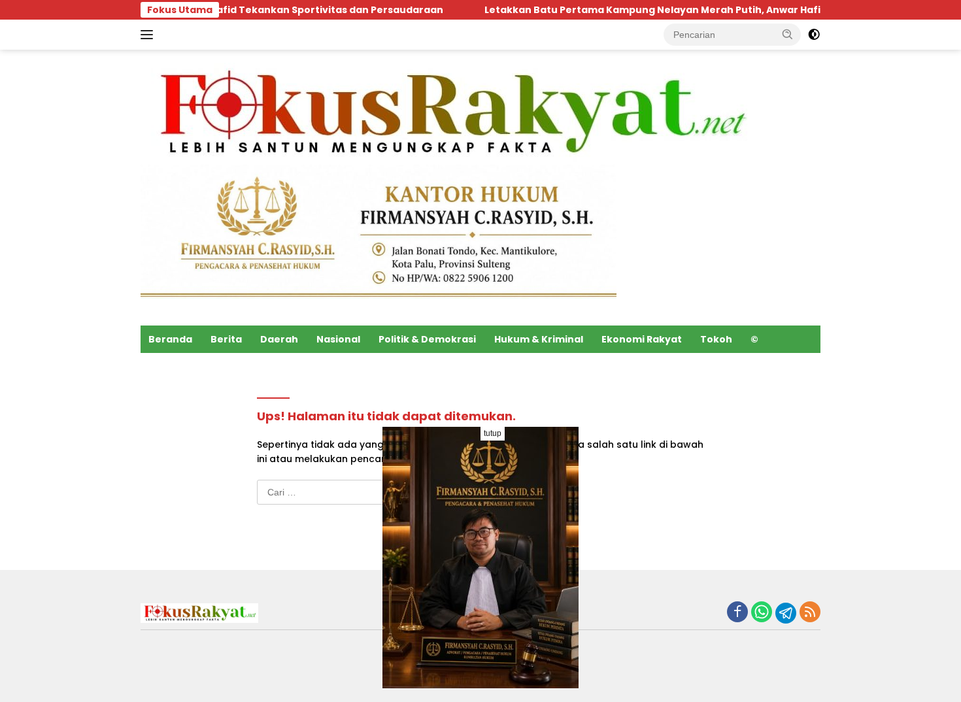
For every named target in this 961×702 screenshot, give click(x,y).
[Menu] (149, 35)
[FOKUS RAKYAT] (449, 113)
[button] (788, 34)
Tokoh (716, 339)
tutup (492, 433)
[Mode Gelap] (813, 35)
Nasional (338, 339)
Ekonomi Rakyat (641, 339)
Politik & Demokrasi (427, 339)
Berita (226, 339)
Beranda (170, 339)
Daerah (279, 339)
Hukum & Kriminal (538, 339)
